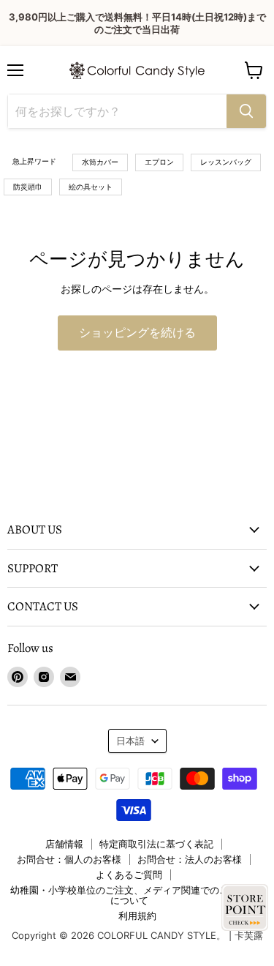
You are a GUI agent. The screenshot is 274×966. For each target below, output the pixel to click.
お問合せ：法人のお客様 (189, 859)
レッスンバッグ (225, 161)
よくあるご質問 (129, 874)
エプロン (159, 161)
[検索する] (246, 111)
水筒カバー (100, 161)
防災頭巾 (27, 186)
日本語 (130, 740)
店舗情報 (64, 844)
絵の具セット (91, 186)
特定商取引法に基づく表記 (156, 844)
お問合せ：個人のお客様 (69, 859)
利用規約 (137, 915)
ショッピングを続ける (137, 333)
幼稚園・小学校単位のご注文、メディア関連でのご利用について (129, 895)
